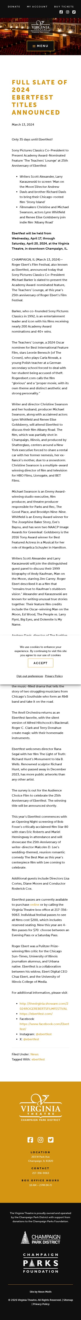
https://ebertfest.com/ (36, 1014)
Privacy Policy (54, 676)
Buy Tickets (64, 6)
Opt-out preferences (30, 676)
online (34, 904)
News (34, 1054)
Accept (41, 663)
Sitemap (68, 1299)
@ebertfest (44, 1034)
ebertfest (38, 1059)
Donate (14, 6)
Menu (43, 46)
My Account (37, 6)
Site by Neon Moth (41, 1291)
